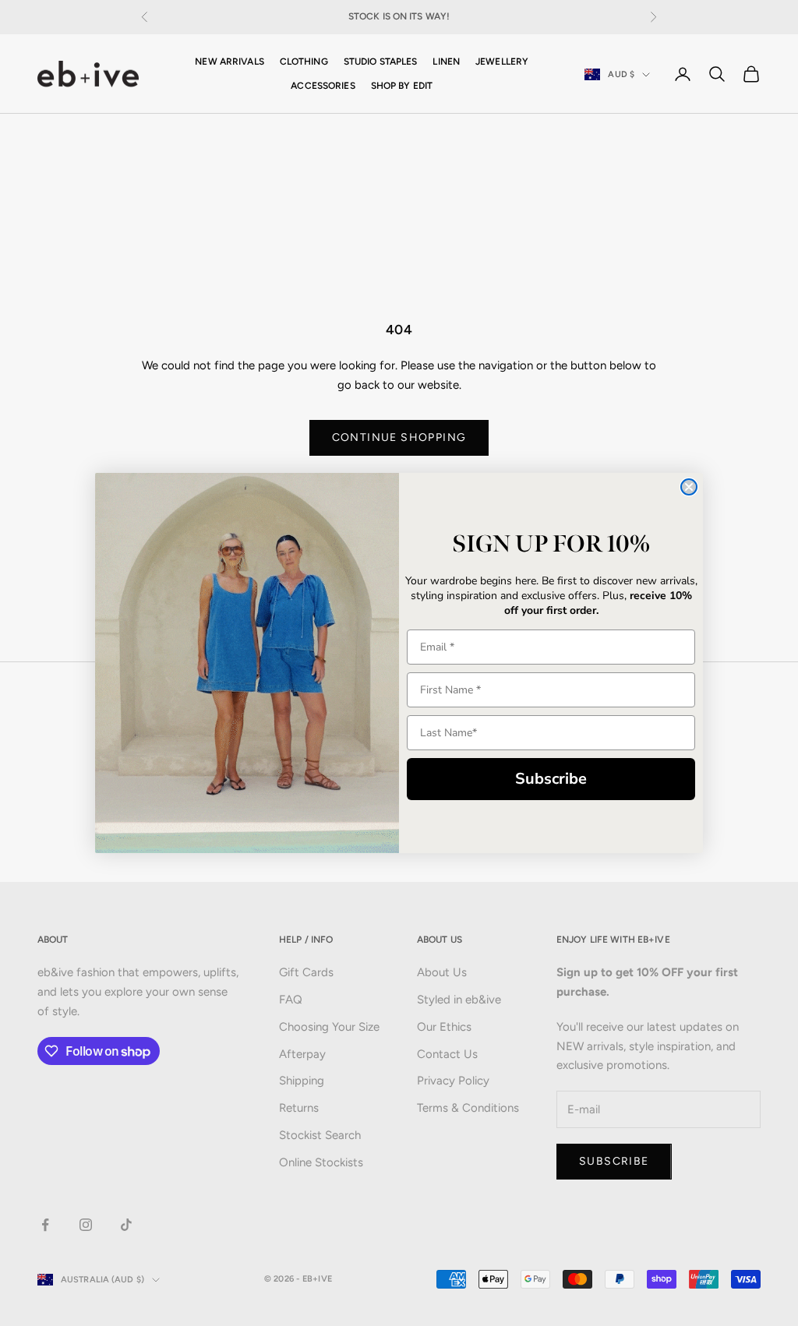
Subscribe (551, 778)
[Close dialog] (689, 487)
